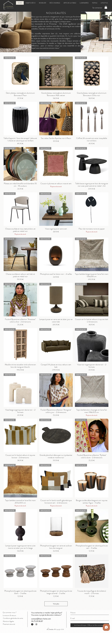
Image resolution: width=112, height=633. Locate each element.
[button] (105, 7)
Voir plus (56, 604)
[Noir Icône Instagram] (36, 624)
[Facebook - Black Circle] (32, 624)
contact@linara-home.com (41, 618)
